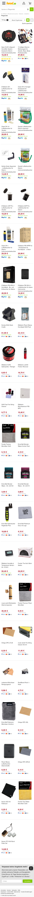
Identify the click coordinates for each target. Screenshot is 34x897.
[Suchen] (32, 9)
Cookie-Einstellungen (26, 892)
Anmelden (27, 881)
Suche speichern (27, 23)
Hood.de (12, 3)
